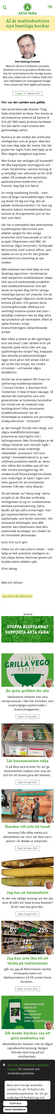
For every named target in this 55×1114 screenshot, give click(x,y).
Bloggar (19, 93)
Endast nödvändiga (15, 1109)
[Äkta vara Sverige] (27, 9)
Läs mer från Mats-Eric (17, 596)
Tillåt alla (15, 1103)
